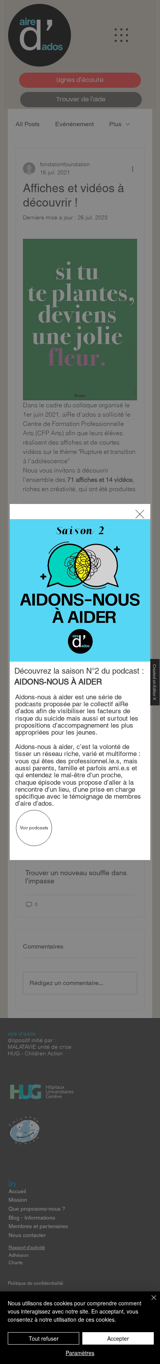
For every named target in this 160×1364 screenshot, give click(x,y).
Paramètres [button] (80, 1353)
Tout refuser (44, 1338)
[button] (140, 514)
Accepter (118, 1338)
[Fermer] (149, 1302)
